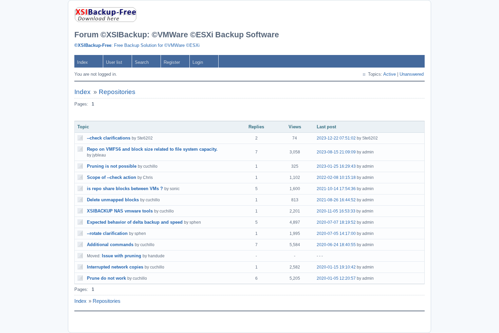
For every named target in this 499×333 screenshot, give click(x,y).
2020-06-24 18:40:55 (336, 244)
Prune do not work (106, 278)
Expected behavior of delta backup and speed (135, 222)
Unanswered (412, 74)
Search (142, 62)
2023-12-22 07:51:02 (336, 138)
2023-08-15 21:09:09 (336, 152)
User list (114, 62)
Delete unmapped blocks (113, 199)
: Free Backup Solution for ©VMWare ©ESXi (137, 45)
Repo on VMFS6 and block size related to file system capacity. (152, 149)
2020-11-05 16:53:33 (336, 211)
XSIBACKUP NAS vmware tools (120, 211)
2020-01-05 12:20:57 (336, 278)
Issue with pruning (121, 255)
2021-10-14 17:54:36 (336, 188)
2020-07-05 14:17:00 (336, 233)
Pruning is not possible (111, 166)
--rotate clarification (107, 233)
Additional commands (110, 244)
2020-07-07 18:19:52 (336, 222)
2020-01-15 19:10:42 (336, 267)
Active (389, 74)
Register (172, 62)
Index (82, 62)
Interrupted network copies (115, 267)
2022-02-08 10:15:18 (336, 177)
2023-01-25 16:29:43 (336, 166)
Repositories (117, 91)
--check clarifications (108, 138)
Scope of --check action (111, 177)
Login (197, 62)
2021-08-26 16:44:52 (336, 200)
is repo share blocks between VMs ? (125, 188)
